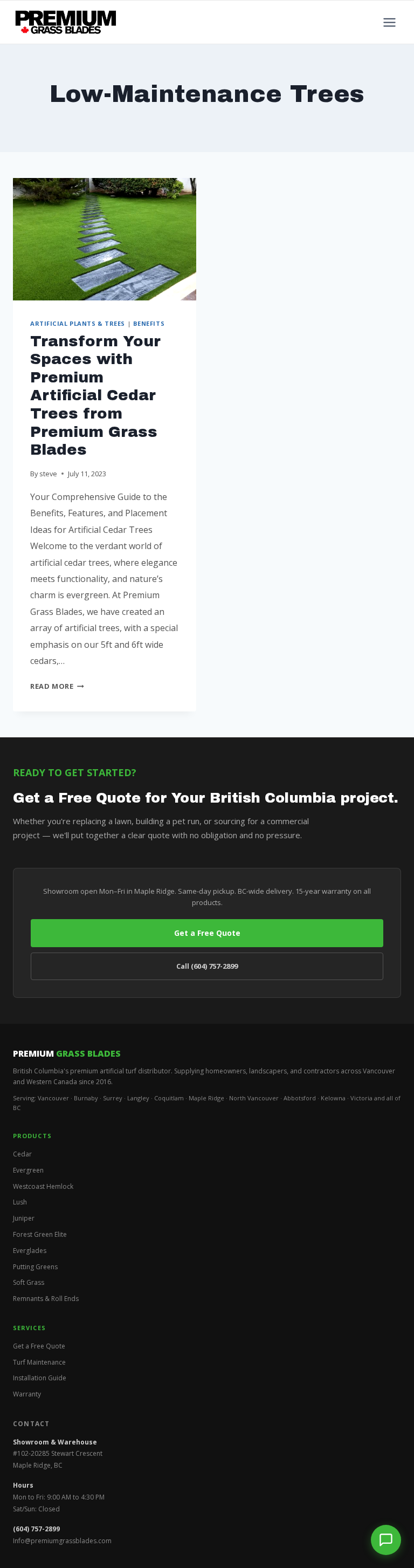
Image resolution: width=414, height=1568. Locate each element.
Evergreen (28, 1170)
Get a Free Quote (207, 933)
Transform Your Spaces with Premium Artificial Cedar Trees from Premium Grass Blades (95, 395)
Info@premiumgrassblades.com (62, 1540)
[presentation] (104, 239)
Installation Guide (39, 1377)
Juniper (23, 1218)
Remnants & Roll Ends (46, 1298)
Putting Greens (35, 1266)
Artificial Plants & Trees (77, 323)
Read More (57, 686)
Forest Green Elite (40, 1234)
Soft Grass (28, 1282)
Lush (20, 1202)
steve (48, 473)
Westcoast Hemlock (43, 1186)
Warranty (27, 1394)
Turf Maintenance (39, 1362)
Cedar (22, 1154)
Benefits (148, 323)
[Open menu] (389, 22)
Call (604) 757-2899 (207, 966)
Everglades (29, 1250)
